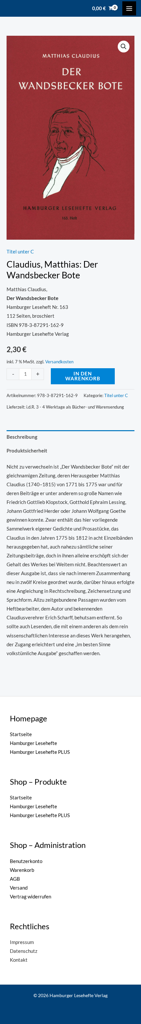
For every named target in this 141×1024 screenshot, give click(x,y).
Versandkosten (59, 361)
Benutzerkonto (26, 861)
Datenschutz (23, 951)
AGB (15, 879)
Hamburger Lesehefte (33, 743)
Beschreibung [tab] (22, 437)
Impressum (22, 942)
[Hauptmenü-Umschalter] (129, 8)
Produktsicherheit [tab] (27, 450)
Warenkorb (22, 870)
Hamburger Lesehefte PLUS (40, 752)
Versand (19, 888)
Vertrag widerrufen (30, 896)
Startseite (21, 734)
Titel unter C (20, 251)
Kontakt (19, 960)
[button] (124, 46)
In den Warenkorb (82, 376)
